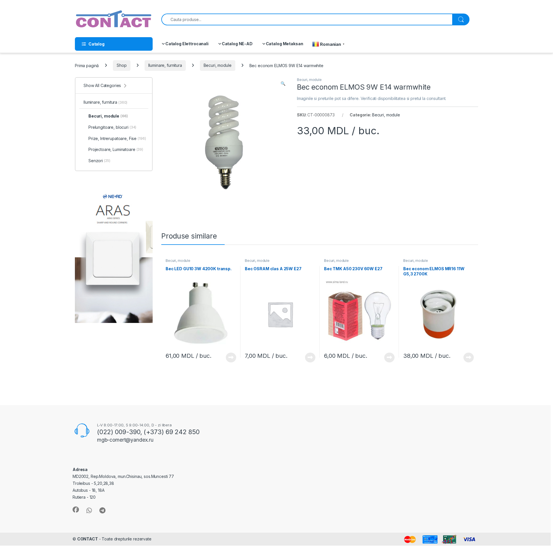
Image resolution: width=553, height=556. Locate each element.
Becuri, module (218, 65)
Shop (121, 65)
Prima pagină (87, 65)
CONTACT (87, 538)
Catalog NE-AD (237, 43)
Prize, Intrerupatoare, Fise (117, 138)
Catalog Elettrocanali (187, 43)
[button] (283, 83)
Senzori (99, 160)
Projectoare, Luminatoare (115, 149)
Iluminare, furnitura (165, 65)
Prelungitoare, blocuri (112, 127)
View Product (228, 357)
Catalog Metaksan (284, 43)
